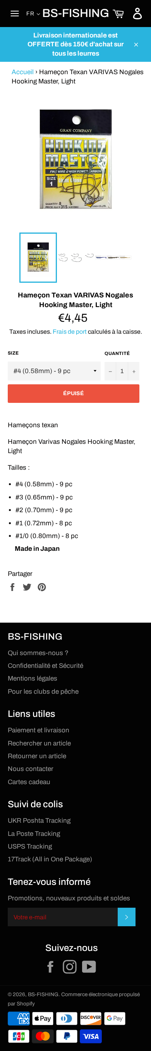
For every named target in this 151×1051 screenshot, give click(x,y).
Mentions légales (32, 678)
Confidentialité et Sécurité (45, 665)
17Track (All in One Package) (50, 859)
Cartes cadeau (29, 782)
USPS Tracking (30, 846)
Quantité (117, 353)
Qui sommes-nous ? (38, 653)
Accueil (23, 72)
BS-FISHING (75, 13)
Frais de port (70, 331)
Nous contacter (30, 769)
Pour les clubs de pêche (43, 691)
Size (13, 353)
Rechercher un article (39, 743)
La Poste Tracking (34, 833)
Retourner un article (37, 756)
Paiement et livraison (38, 730)
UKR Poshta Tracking (39, 820)
